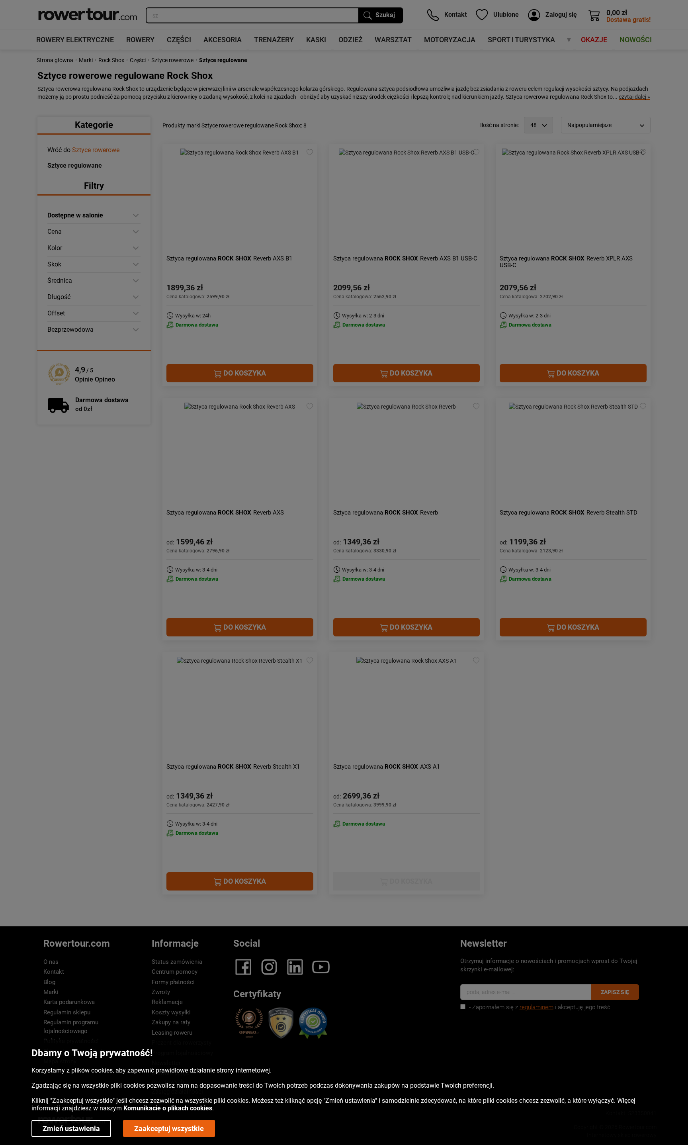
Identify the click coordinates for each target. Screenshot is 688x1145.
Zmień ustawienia (71, 1128)
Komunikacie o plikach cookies (167, 1108)
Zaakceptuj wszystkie (169, 1128)
